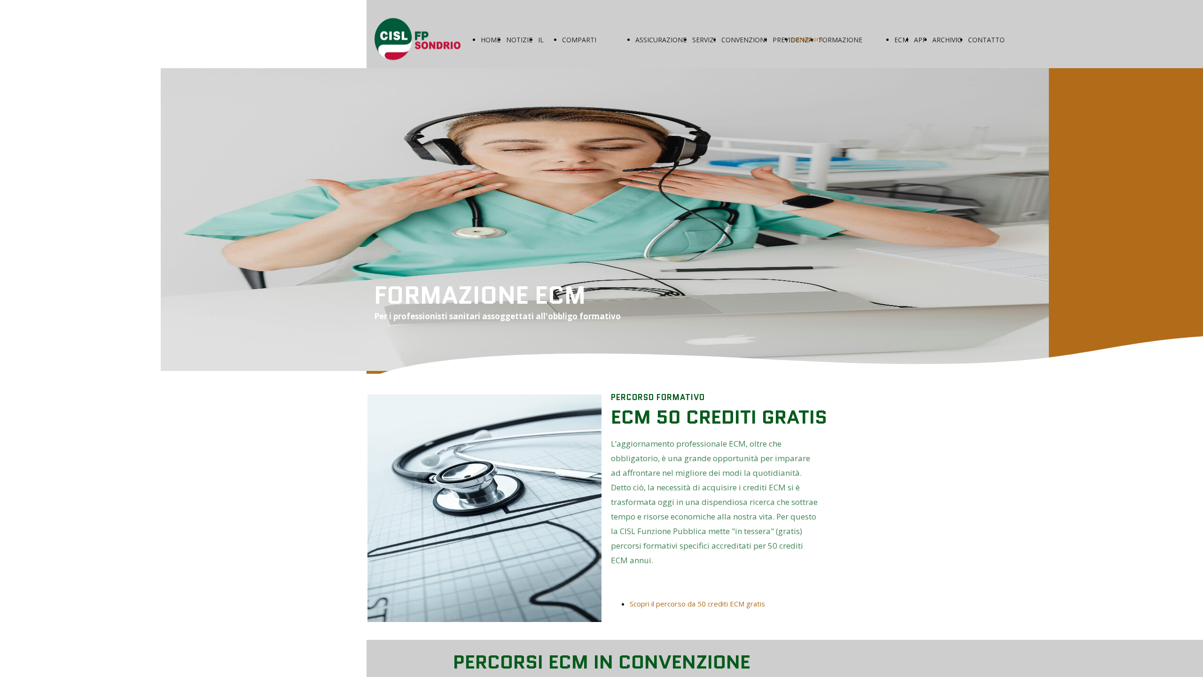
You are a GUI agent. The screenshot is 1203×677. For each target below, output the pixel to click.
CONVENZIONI (744, 39)
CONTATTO (986, 39)
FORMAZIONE (840, 39)
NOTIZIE (519, 39)
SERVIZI (704, 39)
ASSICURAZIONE (661, 39)
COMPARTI (579, 39)
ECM (901, 39)
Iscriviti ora (807, 39)
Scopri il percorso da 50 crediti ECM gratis (697, 603)
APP (920, 39)
